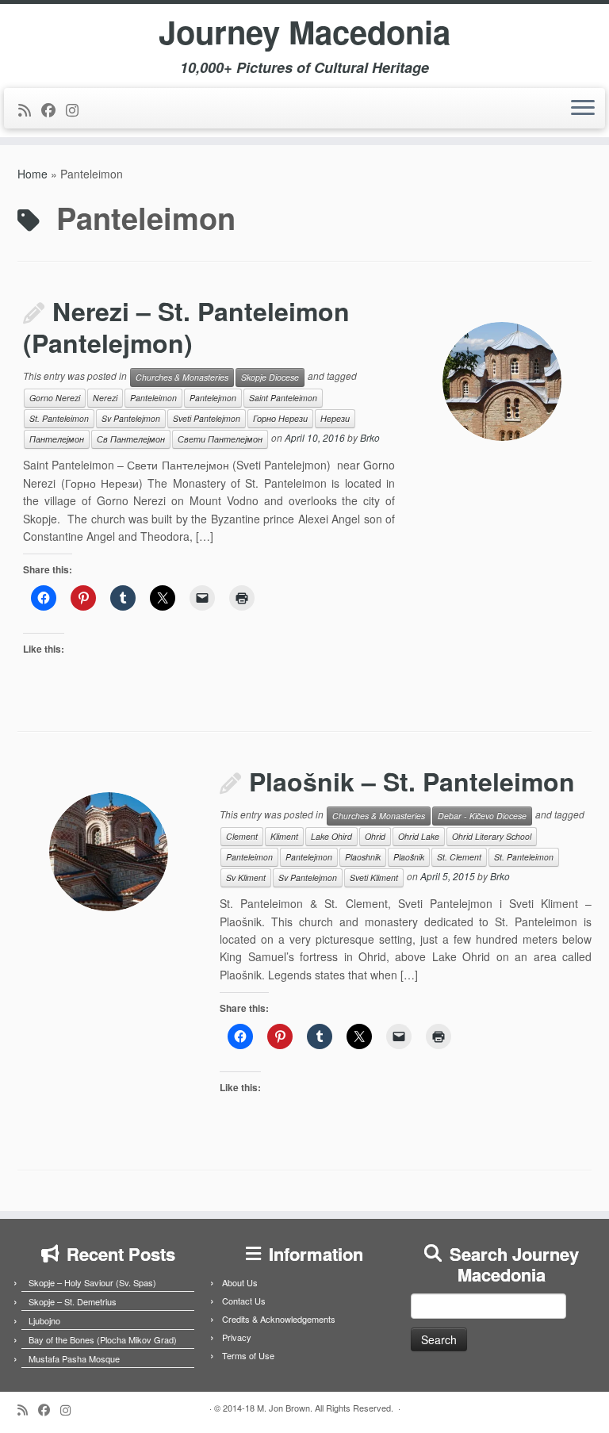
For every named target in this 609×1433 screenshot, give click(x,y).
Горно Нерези (280, 418)
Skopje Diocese (270, 377)
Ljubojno (44, 1320)
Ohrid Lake (418, 836)
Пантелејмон (56, 439)
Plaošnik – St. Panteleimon (412, 781)
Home (32, 174)
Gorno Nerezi (54, 398)
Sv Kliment (246, 877)
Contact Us (244, 1300)
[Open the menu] (583, 109)
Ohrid (375, 836)
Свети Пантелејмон (220, 439)
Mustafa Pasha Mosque (74, 1358)
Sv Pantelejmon (131, 418)
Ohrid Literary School (491, 836)
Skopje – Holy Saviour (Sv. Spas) (92, 1282)
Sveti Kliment (374, 877)
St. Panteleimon (59, 418)
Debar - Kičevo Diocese (482, 816)
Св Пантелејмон (131, 439)
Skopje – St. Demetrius (73, 1301)
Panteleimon (153, 398)
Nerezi (105, 398)
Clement (242, 836)
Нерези (335, 418)
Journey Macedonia (304, 32)
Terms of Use (248, 1355)
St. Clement (459, 857)
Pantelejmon (213, 398)
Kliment (284, 836)
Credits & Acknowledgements (278, 1318)
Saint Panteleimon (283, 398)
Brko (370, 438)
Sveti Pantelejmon (206, 418)
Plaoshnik (363, 857)
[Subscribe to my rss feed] (29, 109)
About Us (240, 1282)
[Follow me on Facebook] (53, 109)
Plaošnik (408, 857)
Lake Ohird (331, 836)
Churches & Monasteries (182, 377)
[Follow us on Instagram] (77, 109)
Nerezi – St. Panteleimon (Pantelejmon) (186, 327)
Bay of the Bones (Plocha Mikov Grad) (103, 1339)
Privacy (236, 1337)
